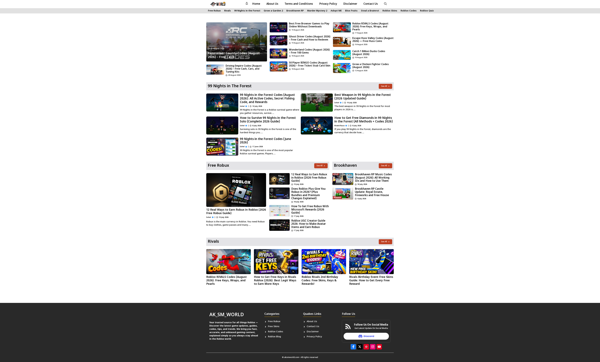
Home (256, 4)
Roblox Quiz (427, 10)
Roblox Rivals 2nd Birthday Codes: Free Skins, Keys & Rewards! (320, 280)
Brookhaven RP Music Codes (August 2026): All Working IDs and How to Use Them (373, 178)
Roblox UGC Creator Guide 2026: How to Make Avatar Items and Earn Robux (308, 224)
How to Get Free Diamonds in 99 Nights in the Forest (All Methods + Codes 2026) (363, 120)
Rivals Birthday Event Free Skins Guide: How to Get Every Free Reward (371, 280)
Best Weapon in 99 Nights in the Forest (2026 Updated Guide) (362, 97)
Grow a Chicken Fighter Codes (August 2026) (370, 66)
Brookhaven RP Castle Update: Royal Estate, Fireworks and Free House (372, 192)
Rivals (227, 10)
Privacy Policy (328, 4)
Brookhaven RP (295, 10)
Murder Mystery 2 (317, 10)
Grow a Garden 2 (273, 10)
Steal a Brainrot (370, 10)
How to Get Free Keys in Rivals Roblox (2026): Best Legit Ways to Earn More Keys (275, 280)
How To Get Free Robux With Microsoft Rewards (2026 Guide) (310, 210)
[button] (385, 4)
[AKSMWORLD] (218, 4)
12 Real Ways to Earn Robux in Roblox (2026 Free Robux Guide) (236, 211)
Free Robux (214, 10)
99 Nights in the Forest (247, 10)
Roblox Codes (409, 10)
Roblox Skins (389, 10)
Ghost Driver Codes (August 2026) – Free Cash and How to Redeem (309, 38)
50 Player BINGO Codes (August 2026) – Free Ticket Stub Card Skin (309, 64)
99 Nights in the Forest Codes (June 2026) (265, 141)
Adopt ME (336, 10)
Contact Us (370, 4)
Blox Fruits (351, 10)
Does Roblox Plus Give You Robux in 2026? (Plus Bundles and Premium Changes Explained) (308, 193)
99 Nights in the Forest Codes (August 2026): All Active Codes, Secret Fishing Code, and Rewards (267, 98)
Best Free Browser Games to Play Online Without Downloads (309, 25)
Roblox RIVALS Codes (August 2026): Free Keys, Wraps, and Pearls (370, 26)
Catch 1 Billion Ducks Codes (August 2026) (368, 53)
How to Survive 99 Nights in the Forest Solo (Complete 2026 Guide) (268, 120)
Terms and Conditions (299, 4)
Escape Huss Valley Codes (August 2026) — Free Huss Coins (373, 40)
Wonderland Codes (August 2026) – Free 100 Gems (309, 51)
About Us (272, 4)
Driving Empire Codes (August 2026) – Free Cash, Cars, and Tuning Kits (244, 69)
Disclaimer (350, 4)
